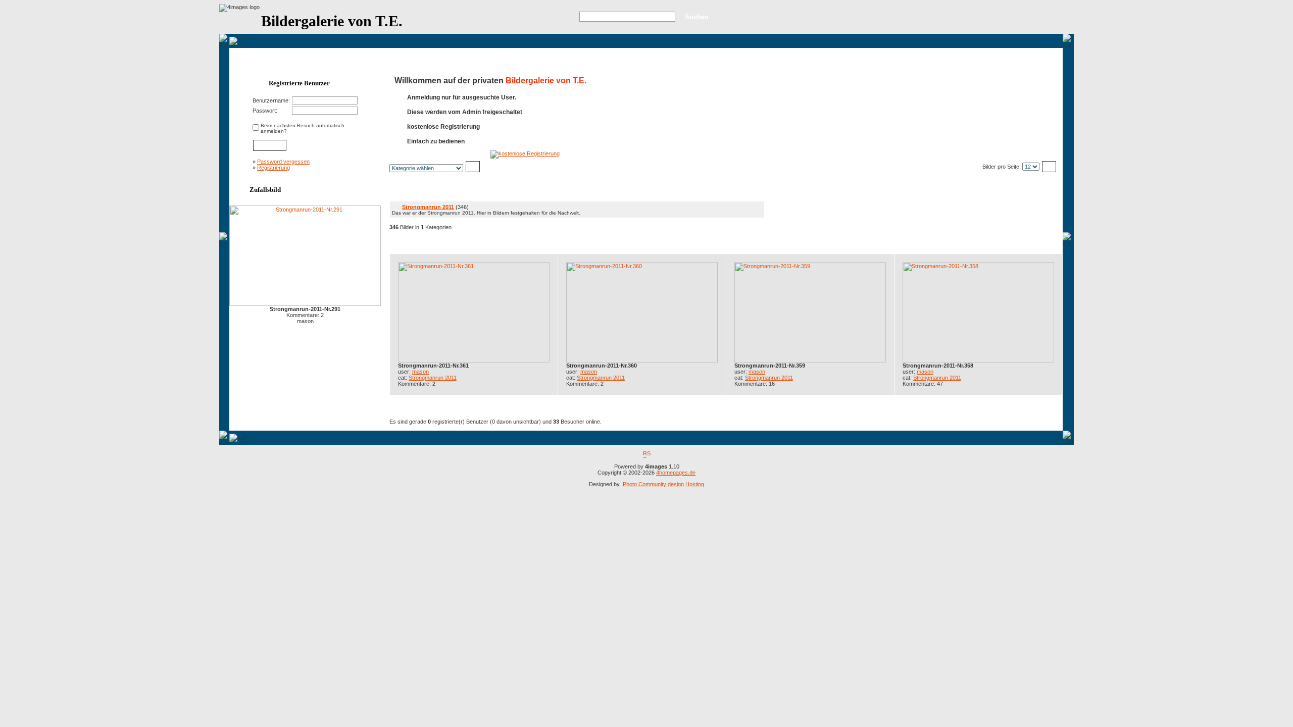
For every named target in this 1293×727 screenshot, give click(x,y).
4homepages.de (675, 473)
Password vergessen (283, 162)
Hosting (694, 484)
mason (420, 372)
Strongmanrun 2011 (428, 207)
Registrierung (273, 168)
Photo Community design (653, 484)
